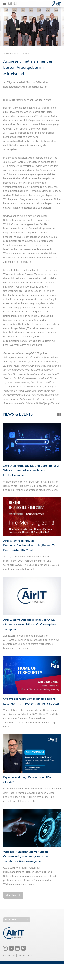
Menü (12, 3)
